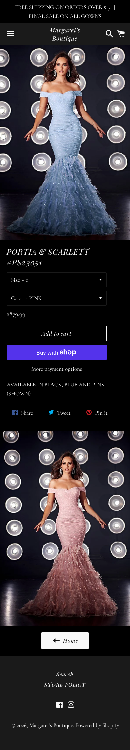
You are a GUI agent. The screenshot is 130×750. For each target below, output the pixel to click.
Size (15, 279)
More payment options (56, 368)
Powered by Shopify (97, 725)
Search (65, 674)
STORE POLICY (65, 684)
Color (17, 298)
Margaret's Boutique (65, 34)
